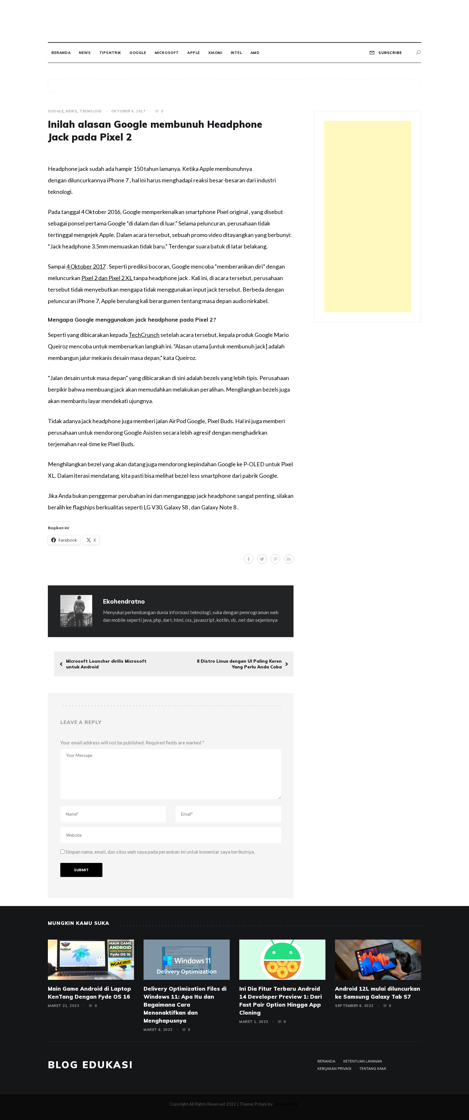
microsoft (167, 52)
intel (236, 52)
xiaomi (215, 52)
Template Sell (286, 1104)
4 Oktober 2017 (86, 266)
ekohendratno (124, 601)
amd (255, 52)
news (85, 52)
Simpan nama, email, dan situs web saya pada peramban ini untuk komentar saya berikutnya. (160, 852)
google (138, 52)
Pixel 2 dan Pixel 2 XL (107, 277)
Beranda (61, 52)
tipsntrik (110, 52)
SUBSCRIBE (389, 52)
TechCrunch (144, 334)
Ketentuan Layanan (362, 1061)
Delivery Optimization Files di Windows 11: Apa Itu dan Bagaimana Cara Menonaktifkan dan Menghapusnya (185, 1004)
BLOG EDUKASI (90, 1065)
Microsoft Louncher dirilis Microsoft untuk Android (106, 664)
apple (193, 52)
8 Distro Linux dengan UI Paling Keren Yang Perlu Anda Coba (239, 664)
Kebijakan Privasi (334, 1068)
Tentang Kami (372, 1068)
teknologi (90, 111)
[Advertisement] (367, 216)
